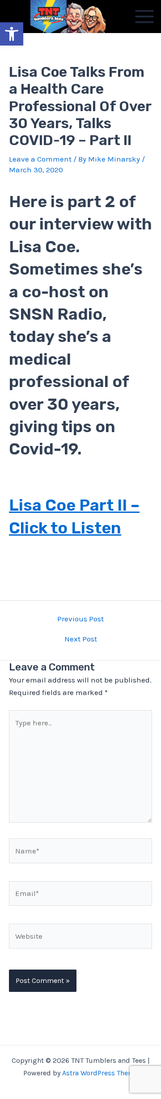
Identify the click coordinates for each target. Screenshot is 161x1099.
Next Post (80, 639)
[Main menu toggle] (144, 16)
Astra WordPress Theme (100, 1073)
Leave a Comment (40, 158)
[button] (11, 34)
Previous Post (80, 619)
